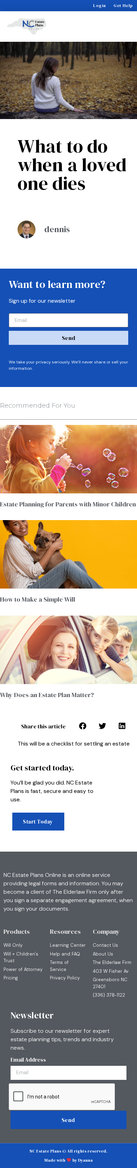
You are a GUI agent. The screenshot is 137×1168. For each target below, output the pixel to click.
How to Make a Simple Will (37, 599)
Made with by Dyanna (68, 1160)
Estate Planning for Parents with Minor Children (68, 504)
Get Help (123, 5)
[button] (123, 26)
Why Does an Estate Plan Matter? (47, 694)
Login (99, 5)
